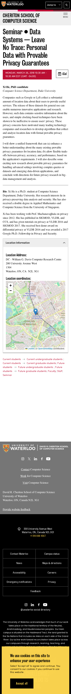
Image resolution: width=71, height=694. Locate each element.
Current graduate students (41, 363)
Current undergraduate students (45, 359)
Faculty (52, 371)
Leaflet (30, 348)
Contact (25, 469)
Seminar (7, 375)
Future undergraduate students (35, 367)
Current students (12, 359)
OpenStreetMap (45, 348)
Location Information (18, 242)
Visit (25, 482)
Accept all (22, 683)
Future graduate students (32, 371)
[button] (54, 5)
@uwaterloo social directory (35, 609)
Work (23, 476)
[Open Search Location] (67, 5)
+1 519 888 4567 (38, 535)
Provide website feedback (16, 509)
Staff (59, 371)
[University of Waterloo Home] (12, 4)
